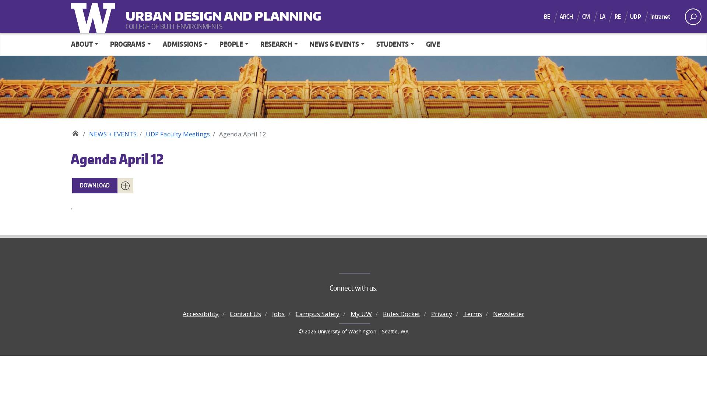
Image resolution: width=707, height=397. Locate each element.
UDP (635, 16)
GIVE (433, 44)
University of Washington (95, 16)
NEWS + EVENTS (113, 134)
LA (602, 16)
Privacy (441, 314)
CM (586, 16)
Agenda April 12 (117, 159)
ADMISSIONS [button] (182, 44)
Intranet (660, 16)
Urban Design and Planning (171, 11)
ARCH (566, 16)
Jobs (278, 314)
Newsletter (508, 314)
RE (618, 16)
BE (547, 16)
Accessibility (201, 314)
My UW (361, 314)
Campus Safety (318, 314)
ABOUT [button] (82, 44)
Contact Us (245, 314)
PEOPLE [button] (231, 44)
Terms (472, 314)
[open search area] (693, 16)
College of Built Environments (368, 261)
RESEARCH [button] (276, 44)
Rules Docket (401, 314)
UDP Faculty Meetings (178, 134)
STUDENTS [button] (392, 44)
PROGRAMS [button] (127, 44)
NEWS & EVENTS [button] (334, 44)
